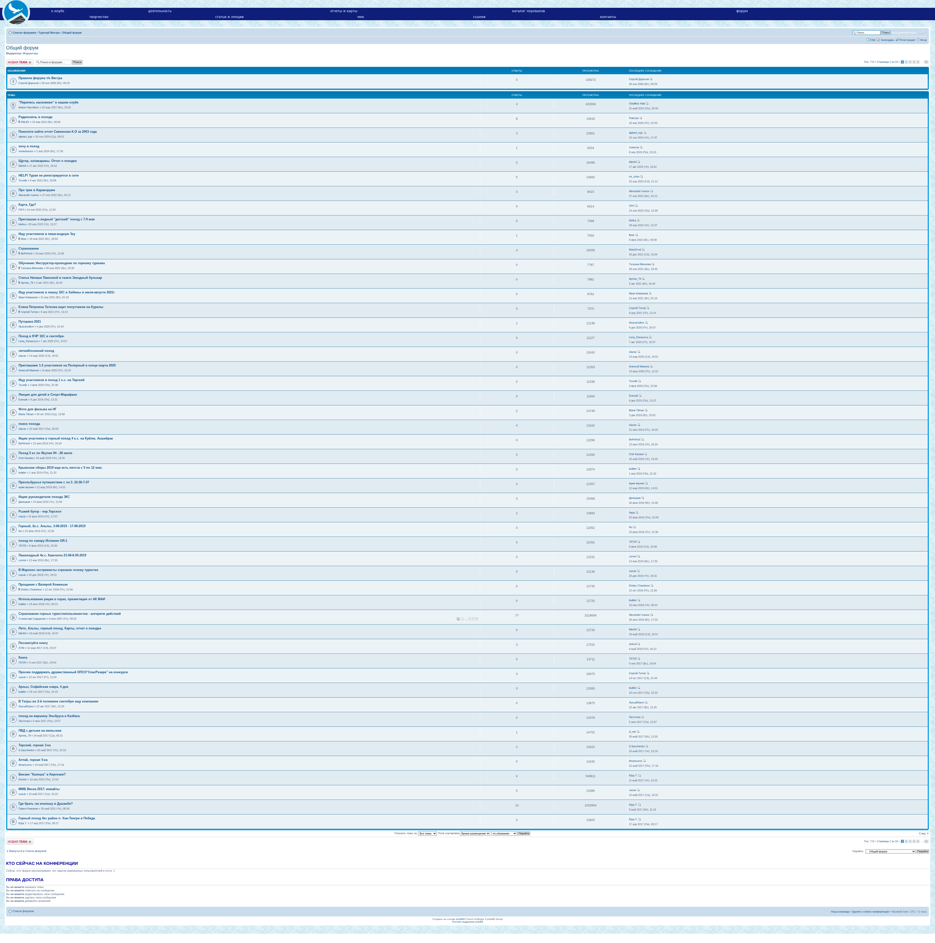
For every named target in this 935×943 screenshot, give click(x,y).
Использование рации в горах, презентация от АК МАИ (62, 599)
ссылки (479, 16)
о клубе (57, 11)
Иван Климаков (28, 297)
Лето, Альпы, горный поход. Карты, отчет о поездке (60, 628)
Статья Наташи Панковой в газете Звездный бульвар (60, 278)
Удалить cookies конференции (870, 911)
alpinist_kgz (25, 136)
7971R (22, 545)
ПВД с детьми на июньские (40, 730)
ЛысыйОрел (26, 706)
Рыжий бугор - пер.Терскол (40, 511)
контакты (608, 16)
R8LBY (25, 122)
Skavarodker (26, 326)
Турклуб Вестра (49, 32)
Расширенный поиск (904, 32)
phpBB (460, 919)
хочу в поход (29, 146)
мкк (360, 16)
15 (926, 62)
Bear (24, 238)
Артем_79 (27, 282)
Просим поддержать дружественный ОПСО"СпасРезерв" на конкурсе (73, 672)
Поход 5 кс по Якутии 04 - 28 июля (45, 453)
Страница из (887, 61)
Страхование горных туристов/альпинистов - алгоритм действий (70, 614)
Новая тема (13, 60)
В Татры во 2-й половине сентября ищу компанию (58, 701)
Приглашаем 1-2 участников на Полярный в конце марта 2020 (67, 365)
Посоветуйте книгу (33, 643)
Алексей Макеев (29, 370)
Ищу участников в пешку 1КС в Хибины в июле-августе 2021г (67, 292)
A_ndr (632, 731)
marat (22, 516)
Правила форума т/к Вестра (40, 78)
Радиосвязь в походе (35, 117)
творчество (98, 16)
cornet (22, 560)
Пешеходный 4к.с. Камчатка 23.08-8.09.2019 (52, 555)
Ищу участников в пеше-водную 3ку (47, 234)
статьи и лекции (229, 16)
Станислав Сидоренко (32, 618)
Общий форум (72, 32)
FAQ (873, 39)
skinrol (633, 644)
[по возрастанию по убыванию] (511, 833)
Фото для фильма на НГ (37, 409)
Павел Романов (28, 808)
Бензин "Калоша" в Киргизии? (42, 774)
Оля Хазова (26, 458)
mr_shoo (634, 176)
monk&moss (26, 151)
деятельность (160, 11)
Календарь (887, 39)
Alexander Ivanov (29, 195)
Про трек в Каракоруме (37, 190)
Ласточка (24, 720)
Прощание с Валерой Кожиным (43, 584)
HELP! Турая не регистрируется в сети (49, 175)
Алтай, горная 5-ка (33, 760)
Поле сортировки (449, 833)
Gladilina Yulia (637, 103)
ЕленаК (23, 399)
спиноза (634, 147)
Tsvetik (23, 180)
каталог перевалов (528, 11)
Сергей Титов (29, 311)
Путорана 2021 (30, 321)
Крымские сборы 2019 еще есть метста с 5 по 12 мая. (61, 467)
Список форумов (24, 32)
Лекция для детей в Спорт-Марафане (48, 394)
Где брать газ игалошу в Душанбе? (46, 803)
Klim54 (22, 165)
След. (922, 833)
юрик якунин (26, 487)
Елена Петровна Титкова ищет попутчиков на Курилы (61, 307)
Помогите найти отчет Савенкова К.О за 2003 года (58, 131)
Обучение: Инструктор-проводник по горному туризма (62, 263)
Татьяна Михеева (32, 268)
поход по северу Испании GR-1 (43, 540)
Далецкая (24, 501)
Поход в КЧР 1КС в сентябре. (42, 336)
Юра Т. (633, 775)
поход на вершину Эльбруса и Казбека (49, 716)
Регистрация (907, 39)
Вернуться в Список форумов (27, 851)
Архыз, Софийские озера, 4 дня (43, 687)
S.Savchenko (26, 750)
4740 (21, 647)
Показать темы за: (406, 833)
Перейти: (858, 851)
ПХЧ (21, 209)
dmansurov (25, 764)
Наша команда (840, 911)
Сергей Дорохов (28, 83)
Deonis (23, 779)
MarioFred (635, 249)
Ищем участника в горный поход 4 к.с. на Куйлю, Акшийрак (66, 438)
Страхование (29, 248)
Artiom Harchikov (29, 107)
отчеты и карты (343, 11)
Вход (923, 39)
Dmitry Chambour (31, 589)
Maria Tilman (26, 414)
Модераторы (30, 53)
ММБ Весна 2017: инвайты (39, 789)
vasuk (22, 574)
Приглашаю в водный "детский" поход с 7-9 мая (57, 219)
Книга (23, 657)
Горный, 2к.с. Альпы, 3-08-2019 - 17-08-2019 (52, 526)
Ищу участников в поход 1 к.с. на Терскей (51, 380)
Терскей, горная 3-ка (35, 745)
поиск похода (29, 424)
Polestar (634, 118)
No (20, 531)
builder (22, 472)
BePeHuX (26, 253)
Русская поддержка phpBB (467, 921)
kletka (22, 224)
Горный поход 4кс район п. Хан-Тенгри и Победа (57, 818)
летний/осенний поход (36, 351)
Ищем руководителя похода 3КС (44, 497)
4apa (632, 512)
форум (742, 11)
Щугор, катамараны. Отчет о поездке (48, 161)
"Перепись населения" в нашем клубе (48, 102)
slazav (22, 355)
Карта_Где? (27, 204)
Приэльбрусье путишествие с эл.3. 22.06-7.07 (54, 482)
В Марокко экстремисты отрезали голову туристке (58, 570)
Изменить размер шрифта (922, 32)
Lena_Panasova (28, 341)
